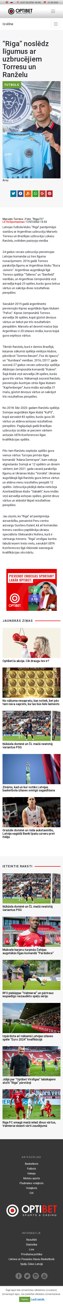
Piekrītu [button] (24, 1299)
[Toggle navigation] (53, 11)
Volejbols (31, 1188)
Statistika (31, 1244)
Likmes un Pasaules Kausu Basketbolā (31, 1259)
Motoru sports (31, 1178)
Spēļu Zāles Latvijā (31, 1264)
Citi (31, 1193)
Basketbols (31, 1163)
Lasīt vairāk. (38, 1299)
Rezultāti (31, 1239)
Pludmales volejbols (31, 1183)
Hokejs (31, 1173)
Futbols (31, 1168)
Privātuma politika (31, 1254)
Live (31, 1249)
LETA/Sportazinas (14, 221)
